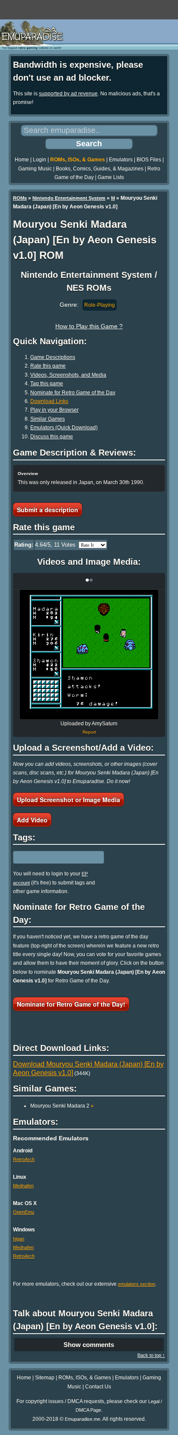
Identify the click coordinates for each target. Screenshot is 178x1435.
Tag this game (46, 384)
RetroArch (24, 1159)
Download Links (49, 401)
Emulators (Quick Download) (64, 428)
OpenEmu (23, 1212)
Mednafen (23, 1185)
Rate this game (48, 366)
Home (22, 160)
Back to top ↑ (151, 1355)
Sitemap (44, 1378)
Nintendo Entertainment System (68, 198)
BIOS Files (149, 160)
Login (39, 160)
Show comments (89, 1344)
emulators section (136, 1284)
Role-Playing (99, 305)
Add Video (32, 819)
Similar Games (47, 419)
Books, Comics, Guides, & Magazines (99, 169)
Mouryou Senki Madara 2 (62, 1106)
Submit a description (47, 509)
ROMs (20, 198)
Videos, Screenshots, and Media (68, 375)
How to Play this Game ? (89, 326)
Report (89, 732)
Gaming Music (35, 169)
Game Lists (111, 177)
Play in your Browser (54, 410)
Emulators (121, 160)
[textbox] (51, 857)
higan (18, 1238)
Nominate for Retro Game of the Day (72, 393)
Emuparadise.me (82, 1419)
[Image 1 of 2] (89, 654)
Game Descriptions (52, 357)
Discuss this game (51, 437)
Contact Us (98, 1387)
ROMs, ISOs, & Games (77, 160)
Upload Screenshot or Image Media (68, 799)
